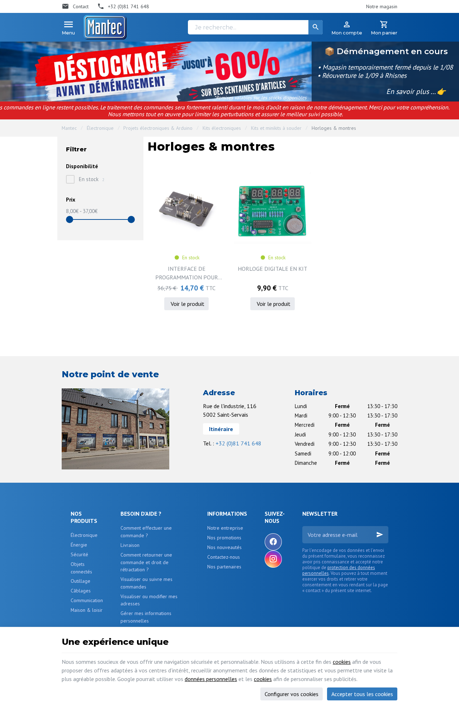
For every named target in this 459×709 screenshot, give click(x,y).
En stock (91, 179)
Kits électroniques (222, 128)
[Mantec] (105, 27)
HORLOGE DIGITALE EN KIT (272, 268)
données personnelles (211, 678)
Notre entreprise (225, 528)
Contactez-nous (223, 557)
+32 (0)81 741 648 (238, 443)
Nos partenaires (224, 566)
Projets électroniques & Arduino (158, 128)
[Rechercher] (315, 27)
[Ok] (379, 534)
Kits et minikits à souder (276, 128)
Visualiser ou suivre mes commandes (146, 583)
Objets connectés (81, 568)
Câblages (81, 590)
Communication (87, 600)
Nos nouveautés (224, 547)
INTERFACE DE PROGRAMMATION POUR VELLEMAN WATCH (186, 273)
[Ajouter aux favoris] (215, 178)
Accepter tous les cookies (362, 694)
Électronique (100, 128)
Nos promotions (224, 537)
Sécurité (79, 554)
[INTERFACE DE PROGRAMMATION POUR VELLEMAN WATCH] (186, 208)
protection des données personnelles (338, 570)
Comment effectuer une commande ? (146, 532)
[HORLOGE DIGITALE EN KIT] (272, 208)
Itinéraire (221, 429)
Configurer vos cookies (291, 694)
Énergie (79, 545)
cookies (342, 661)
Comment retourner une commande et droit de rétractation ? (146, 562)
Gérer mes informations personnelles (145, 617)
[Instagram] (273, 559)
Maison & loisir (87, 610)
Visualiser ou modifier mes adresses (149, 600)
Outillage (80, 581)
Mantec (69, 128)
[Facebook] (273, 541)
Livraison (129, 545)
